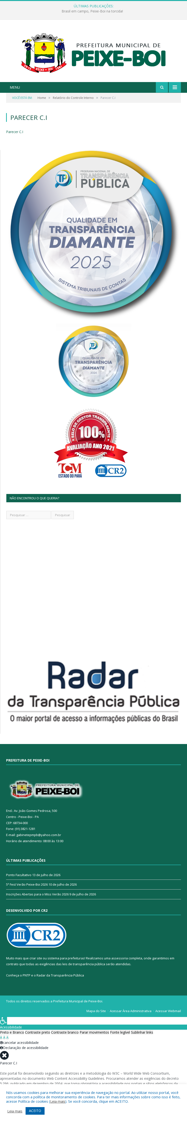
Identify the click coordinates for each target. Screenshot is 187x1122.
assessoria (119, 958)
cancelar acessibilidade (21, 1042)
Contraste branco (65, 1032)
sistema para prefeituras (65, 958)
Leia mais (57, 1101)
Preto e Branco (12, 1032)
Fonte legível (120, 1032)
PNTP (26, 975)
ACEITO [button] (35, 1110)
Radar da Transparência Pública (60, 975)
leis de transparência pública (83, 964)
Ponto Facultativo (18, 875)
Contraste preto (37, 1032)
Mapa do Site (96, 1011)
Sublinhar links (142, 1032)
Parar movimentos (94, 1032)
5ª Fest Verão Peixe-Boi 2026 (27, 884)
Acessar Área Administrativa (130, 1011)
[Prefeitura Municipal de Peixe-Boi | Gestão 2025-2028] (93, 51)
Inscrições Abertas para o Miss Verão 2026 (37, 894)
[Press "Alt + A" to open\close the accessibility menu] (3, 1021)
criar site (35, 958)
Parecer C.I (14, 131)
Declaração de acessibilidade (25, 1047)
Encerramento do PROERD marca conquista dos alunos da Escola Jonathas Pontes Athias (92, 11)
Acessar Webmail (168, 1011)
